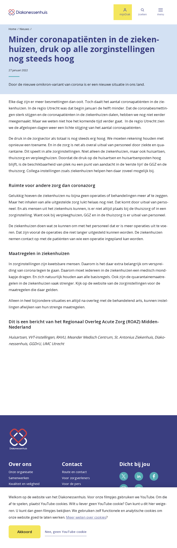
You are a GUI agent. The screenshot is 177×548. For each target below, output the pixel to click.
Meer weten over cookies (86, 517)
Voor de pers (71, 483)
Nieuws (24, 29)
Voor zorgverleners (76, 478)
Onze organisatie (21, 472)
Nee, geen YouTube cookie (66, 531)
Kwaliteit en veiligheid (24, 483)
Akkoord (24, 531)
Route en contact (74, 472)
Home (12, 29)
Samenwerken (19, 478)
